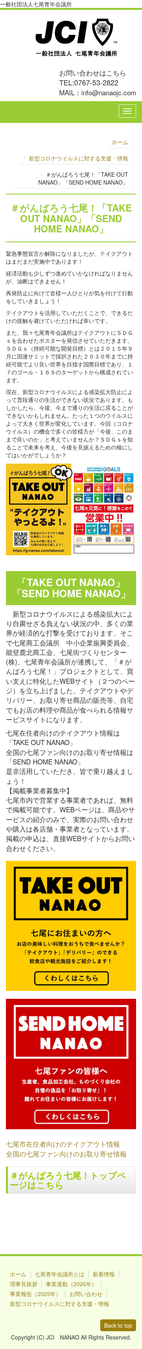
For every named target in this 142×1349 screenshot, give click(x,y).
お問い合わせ (86, 1294)
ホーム (120, 142)
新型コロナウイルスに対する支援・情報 (78, 158)
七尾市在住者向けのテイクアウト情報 (63, 1144)
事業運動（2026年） (71, 1284)
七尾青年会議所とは (59, 1274)
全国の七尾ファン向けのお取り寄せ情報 (66, 1153)
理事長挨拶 (23, 1284)
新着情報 (104, 1274)
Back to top (118, 1325)
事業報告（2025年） (35, 1294)
